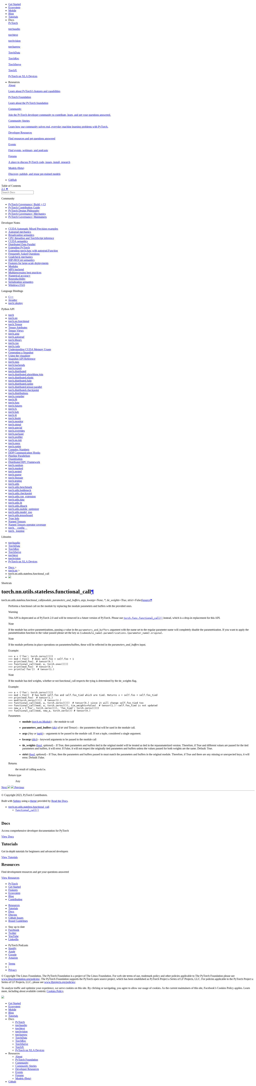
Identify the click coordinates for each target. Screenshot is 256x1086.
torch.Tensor (15, 324)
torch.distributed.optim (20, 383)
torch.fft (12, 399)
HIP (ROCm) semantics (21, 260)
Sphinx (17, 800)
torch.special (15, 427)
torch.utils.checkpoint (20, 493)
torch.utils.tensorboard (20, 515)
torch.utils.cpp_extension (22, 496)
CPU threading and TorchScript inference (31, 238)
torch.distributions (18, 393)
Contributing (15, 899)
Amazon (13, 957)
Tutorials (13, 16)
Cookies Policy (55, 991)
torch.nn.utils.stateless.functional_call (28, 806)
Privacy (12, 969)
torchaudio (14, 542)
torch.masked (15, 468)
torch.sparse (14, 474)
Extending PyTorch (19, 247)
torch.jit (12, 415)
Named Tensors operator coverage (27, 524)
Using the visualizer (19, 355)
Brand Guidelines (18, 920)
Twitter (12, 933)
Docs (11, 567)
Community (21, 1062)
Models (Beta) (23, 1078)
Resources (14, 905)
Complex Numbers (18, 449)
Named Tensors (17, 521)
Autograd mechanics (19, 231)
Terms (11, 963)
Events (19, 1072)
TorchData (14, 545)
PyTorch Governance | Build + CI (27, 204)
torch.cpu (13, 343)
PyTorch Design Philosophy (23, 210)
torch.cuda (14, 346)
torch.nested (15, 471)
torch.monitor (15, 421)
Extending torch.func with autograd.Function (33, 250)
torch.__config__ (17, 527)
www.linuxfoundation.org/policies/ (20, 979)
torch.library (15, 340)
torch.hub (13, 412)
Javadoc (12, 300)
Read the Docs (59, 800)
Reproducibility (16, 278)
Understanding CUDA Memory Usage (29, 349)
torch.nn (12, 318)
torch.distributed (17, 371)
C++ (10, 296)
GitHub (12, 179)
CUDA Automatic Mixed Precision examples (33, 228)
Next (4, 787)
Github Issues (15, 917)
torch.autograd (16, 336)
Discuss (12, 914)
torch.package (16, 433)
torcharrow (21, 1034)
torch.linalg (14, 418)
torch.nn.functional (18, 321)
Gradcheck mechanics (20, 256)
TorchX (19, 1047)
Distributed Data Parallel (21, 244)
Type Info (13, 518)
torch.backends (16, 365)
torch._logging (16, 530)
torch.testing (15, 480)
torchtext (13, 555)
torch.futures (15, 405)
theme (33, 800)
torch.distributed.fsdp (20, 380)
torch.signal (14, 424)
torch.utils (13, 483)
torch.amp (13, 333)
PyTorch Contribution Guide (24, 207)
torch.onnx (14, 443)
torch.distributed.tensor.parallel (25, 386)
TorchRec (13, 549)
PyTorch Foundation (26, 1059)
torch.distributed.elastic (21, 377)
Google (12, 954)
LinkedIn (13, 939)
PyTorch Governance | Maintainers (27, 216)
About (18, 1056)
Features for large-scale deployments (28, 263)
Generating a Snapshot (20, 352)
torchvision (14, 558)
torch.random (15, 465)
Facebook (13, 929)
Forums (19, 1075)
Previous (19, 787)
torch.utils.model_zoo (20, 512)
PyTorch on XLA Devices (22, 561)
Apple (11, 951)
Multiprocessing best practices (24, 272)
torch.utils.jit (15, 502)
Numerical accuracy (19, 275)
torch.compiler (16, 396)
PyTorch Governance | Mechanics (27, 213)
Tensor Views (16, 330)
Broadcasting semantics (21, 235)
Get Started (14, 4)
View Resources (10, 877)
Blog (11, 13)
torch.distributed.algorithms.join (25, 374)
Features (13, 889)
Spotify (12, 948)
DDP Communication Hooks (24, 452)
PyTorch (13, 883)
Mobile (12, 10)
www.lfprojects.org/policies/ (59, 982)
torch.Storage (15, 477)
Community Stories (26, 1065)
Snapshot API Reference (21, 358)
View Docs (7, 836)
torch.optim (14, 446)
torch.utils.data (16, 499)
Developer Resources (27, 1069)
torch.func (14, 402)
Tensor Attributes (17, 327)
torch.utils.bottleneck (19, 490)
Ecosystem (14, 7)
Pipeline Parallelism (19, 455)
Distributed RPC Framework (24, 462)
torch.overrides (16, 430)
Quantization (15, 458)
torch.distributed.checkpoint (23, 390)
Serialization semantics (20, 281)
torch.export (15, 368)
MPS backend (16, 269)
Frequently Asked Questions (24, 253)
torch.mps (13, 361)
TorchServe (14, 552)
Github (12, 1081)
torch (11, 314)
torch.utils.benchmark (20, 487)
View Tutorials (9, 857)
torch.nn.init (15, 440)
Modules (13, 266)
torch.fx (12, 408)
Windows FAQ (16, 285)
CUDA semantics (18, 241)
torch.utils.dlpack (17, 505)
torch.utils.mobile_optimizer (23, 509)
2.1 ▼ (4, 188)
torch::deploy (15, 303)
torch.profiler (15, 437)
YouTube (13, 936)
